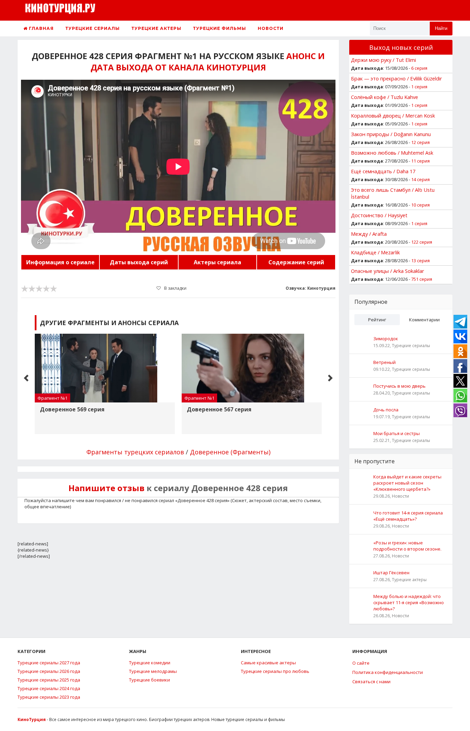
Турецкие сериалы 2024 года (49, 688)
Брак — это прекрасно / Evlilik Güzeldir (396, 78)
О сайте (361, 663)
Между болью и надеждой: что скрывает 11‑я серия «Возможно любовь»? (408, 602)
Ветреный (384, 362)
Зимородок (385, 338)
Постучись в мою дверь (399, 386)
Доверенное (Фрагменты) (230, 452)
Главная (41, 28)
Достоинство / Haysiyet (379, 215)
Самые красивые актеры (268, 663)
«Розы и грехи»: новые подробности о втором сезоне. (407, 546)
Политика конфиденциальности (387, 672)
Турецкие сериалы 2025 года (49, 680)
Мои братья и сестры (396, 433)
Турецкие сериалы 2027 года (49, 663)
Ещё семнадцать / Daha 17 (383, 171)
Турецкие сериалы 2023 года (49, 697)
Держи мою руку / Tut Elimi (383, 59)
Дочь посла (385, 410)
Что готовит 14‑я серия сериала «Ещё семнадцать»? (408, 516)
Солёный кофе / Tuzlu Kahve (384, 96)
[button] (26, 378)
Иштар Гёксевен (391, 572)
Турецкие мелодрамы (153, 671)
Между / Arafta (369, 233)
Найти (441, 28)
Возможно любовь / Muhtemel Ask (392, 152)
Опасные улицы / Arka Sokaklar (387, 270)
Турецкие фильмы (219, 28)
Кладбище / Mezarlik (375, 252)
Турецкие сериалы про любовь (275, 671)
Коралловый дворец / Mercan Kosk (393, 115)
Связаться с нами (371, 681)
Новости (271, 28)
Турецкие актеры (156, 28)
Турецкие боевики (149, 680)
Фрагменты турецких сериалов (135, 452)
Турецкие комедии (149, 663)
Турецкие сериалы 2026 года (49, 671)
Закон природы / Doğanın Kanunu (391, 134)
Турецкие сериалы (92, 28)
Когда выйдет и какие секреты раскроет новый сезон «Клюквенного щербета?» (407, 483)
